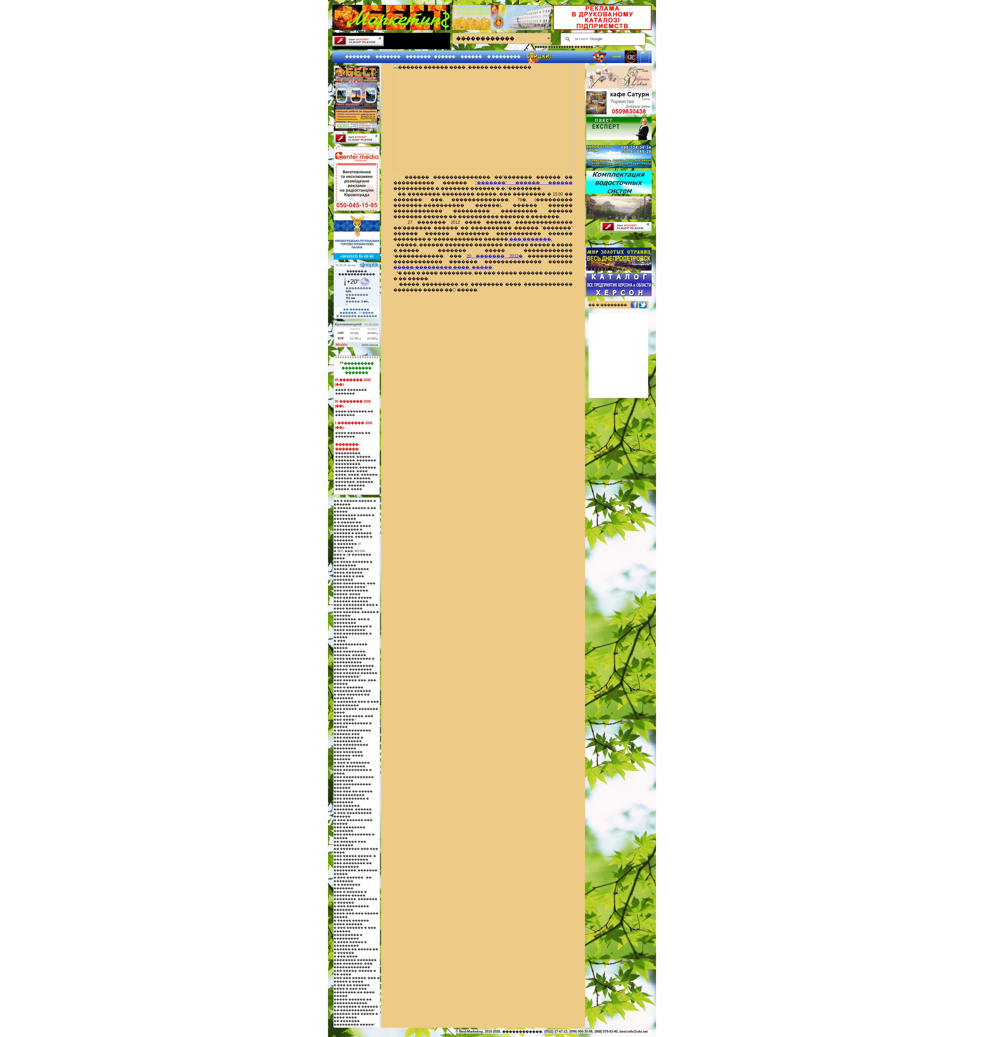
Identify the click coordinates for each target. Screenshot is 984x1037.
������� (357, 57)
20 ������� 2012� (495, 256)
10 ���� (366, 312)
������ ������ (540, 183)
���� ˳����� (472, 267)
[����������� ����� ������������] (357, 129)
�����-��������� (423, 267)
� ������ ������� (356, 315)
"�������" (491, 183)
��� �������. (530, 239)
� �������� (503, 57)
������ (444, 57)
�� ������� (356, 309)
